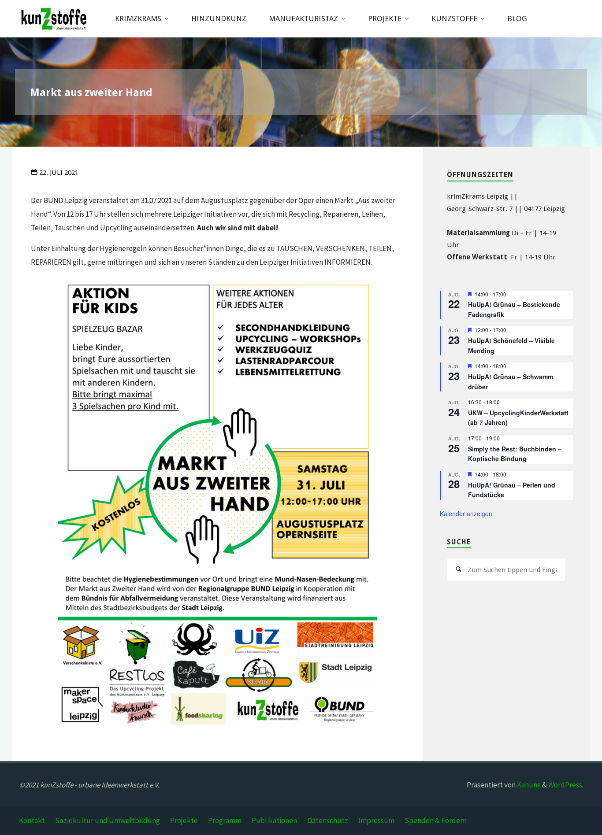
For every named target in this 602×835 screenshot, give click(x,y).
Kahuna (528, 785)
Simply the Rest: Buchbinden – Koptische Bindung (514, 453)
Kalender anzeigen (466, 513)
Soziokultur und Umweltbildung (107, 820)
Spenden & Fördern (436, 820)
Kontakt (32, 820)
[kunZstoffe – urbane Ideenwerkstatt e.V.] (54, 18)
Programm (225, 820)
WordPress (565, 785)
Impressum (376, 820)
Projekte (184, 820)
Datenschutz (327, 820)
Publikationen (274, 820)
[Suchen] (459, 570)
